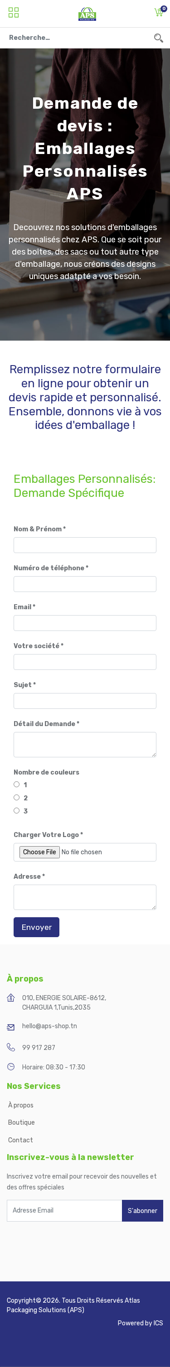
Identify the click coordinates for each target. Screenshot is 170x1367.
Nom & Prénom (38, 529)
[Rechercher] (158, 38)
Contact (20, 1140)
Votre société (36, 646)
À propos (21, 1105)
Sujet (23, 685)
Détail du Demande (44, 724)
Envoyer (36, 927)
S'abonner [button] (142, 1211)
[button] (158, 13)
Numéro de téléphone (49, 568)
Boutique (21, 1122)
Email (22, 607)
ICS (158, 1323)
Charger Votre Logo (46, 835)
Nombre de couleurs (46, 772)
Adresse (27, 877)
